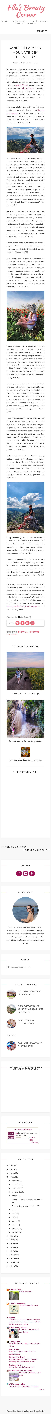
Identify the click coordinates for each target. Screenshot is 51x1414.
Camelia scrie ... (16, 1289)
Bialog (12, 1317)
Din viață (23, 632)
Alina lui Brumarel (17, 1303)
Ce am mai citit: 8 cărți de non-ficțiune (29, 1330)
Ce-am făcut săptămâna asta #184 (21, 1367)
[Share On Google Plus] (27, 623)
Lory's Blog (14, 1349)
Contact (11, 1035)
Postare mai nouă (14, 847)
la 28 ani (27, 88)
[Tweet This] (17, 623)
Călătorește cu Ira (17, 1384)
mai (13, 1217)
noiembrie (16, 1184)
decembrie (16, 1180)
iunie (14, 1213)
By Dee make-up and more (20, 1370)
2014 (12, 1262)
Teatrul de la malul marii (28, 1305)
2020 (12, 1239)
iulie (13, 1209)
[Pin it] (32, 623)
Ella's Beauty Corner (25, 11)
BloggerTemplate (39, 1411)
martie (14, 1224)
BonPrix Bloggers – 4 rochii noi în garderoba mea (22, 1352)
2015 (12, 1258)
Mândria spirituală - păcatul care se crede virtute (24, 1344)
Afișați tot (41, 1389)
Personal (12, 634)
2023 (12, 1173)
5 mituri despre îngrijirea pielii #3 (25, 1206)
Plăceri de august (25, 1291)
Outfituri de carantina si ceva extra (30, 1373)
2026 (12, 1165)
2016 (12, 1254)
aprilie (14, 1221)
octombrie (16, 1188)
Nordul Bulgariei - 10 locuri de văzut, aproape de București (30, 1009)
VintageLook (14, 1341)
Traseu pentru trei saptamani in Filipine (24, 1386)
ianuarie (15, 1232)
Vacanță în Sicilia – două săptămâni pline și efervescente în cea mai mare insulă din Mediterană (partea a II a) (24, 1321)
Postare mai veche (35, 850)
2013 (12, 1266)
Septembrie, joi (15, 1364)
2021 (12, 1236)
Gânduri (34, 632)
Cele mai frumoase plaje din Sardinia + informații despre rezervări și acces (24, 1360)
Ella (17, 1133)
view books (35, 1142)
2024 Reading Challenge (23, 1129)
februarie (15, 1228)
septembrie (16, 1191)
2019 (12, 1243)
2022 (12, 1176)
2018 (12, 1247)
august (14, 1195)
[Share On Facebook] (22, 623)
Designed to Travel (17, 1357)
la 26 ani (21, 85)
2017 (12, 1251)
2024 (12, 1169)
